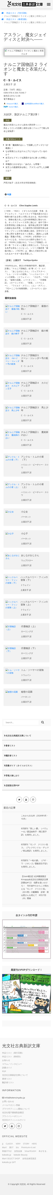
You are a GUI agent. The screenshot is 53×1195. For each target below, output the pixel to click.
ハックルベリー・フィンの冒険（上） (34, 603)
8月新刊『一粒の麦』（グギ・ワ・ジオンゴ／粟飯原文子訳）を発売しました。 (35, 863)
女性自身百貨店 (29, 1158)
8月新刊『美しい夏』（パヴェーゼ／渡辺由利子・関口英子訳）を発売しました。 (34, 831)
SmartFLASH (30, 1151)
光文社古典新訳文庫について (18, 735)
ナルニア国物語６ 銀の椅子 (34, 332)
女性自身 (18, 1151)
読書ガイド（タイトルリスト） (19, 765)
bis (17, 1147)
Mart (4, 1147)
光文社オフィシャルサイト (14, 1120)
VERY (18, 1143)
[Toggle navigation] (49, 4)
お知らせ (6, 1060)
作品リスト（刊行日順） (17, 13)
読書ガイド (7, 1067)
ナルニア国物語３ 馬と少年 (34, 409)
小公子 (24, 533)
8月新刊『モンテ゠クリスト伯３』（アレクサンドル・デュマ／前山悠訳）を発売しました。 (35, 847)
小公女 (24, 512)
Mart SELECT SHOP (11, 1158)
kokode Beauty (20, 1154)
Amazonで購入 (12, 103)
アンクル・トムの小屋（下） (32, 458)
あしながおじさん (30, 555)
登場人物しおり (12, 775)
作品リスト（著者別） (12, 1056)
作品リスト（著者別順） (17, 19)
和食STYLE (7, 1151)
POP (4, 1071)
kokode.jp (6, 1154)
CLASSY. (9, 1143)
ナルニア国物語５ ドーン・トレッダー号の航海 (34, 358)
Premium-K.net (28, 1147)
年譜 (9, 194)
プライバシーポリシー (12, 1116)
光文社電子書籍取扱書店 (13, 1112)
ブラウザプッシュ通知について (16, 1108)
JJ (2, 1143)
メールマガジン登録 (11, 1105)
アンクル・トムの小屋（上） (32, 485)
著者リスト (10, 745)
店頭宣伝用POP (13, 785)
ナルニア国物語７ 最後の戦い (34, 307)
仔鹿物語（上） (29, 626)
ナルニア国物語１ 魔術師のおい (34, 433)
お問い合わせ (8, 1101)
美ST (11, 1147)
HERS (34, 1143)
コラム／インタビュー (12, 1064)
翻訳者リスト (11, 755)
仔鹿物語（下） (29, 648)
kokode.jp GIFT (9, 1162)
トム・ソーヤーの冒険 (32, 670)
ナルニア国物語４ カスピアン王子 (34, 384)
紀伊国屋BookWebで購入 (34, 103)
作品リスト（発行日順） (13, 1052)
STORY (26, 1143)
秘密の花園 (26, 692)
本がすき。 (43, 1151)
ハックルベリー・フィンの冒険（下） (34, 578)
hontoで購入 (13, 107)
